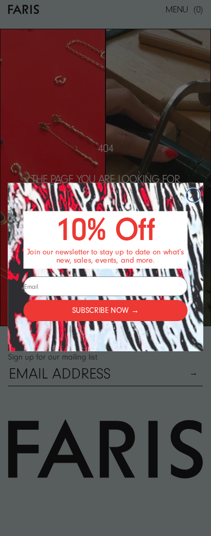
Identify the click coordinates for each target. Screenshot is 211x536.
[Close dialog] (193, 195)
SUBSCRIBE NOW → (105, 310)
